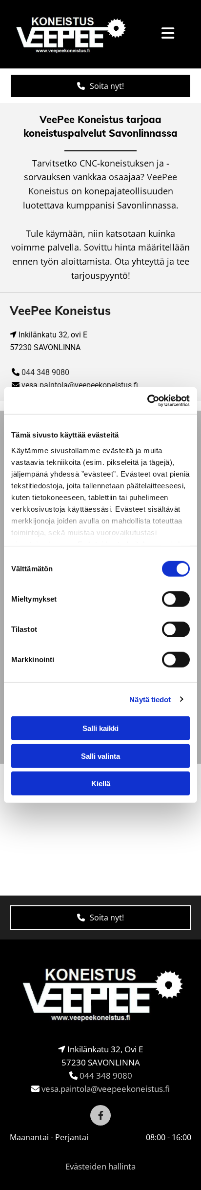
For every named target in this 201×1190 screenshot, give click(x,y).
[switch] (176, 599)
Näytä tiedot (150, 699)
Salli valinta (100, 756)
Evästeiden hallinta (100, 1166)
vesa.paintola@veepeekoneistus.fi (79, 385)
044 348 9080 (45, 372)
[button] (100, 86)
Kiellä (100, 783)
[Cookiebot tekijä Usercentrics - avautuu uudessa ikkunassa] (147, 400)
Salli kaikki (100, 728)
